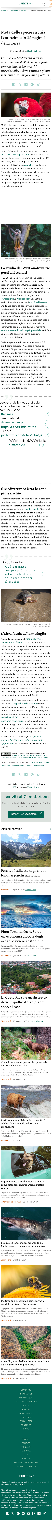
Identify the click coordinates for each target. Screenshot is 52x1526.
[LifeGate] (26, 3)
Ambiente (5, 889)
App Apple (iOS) (26, 1398)
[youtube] (28, 1513)
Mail (26, 1455)
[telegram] (44, 1513)
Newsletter (26, 1394)
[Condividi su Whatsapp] (32, 84)
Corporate (26, 1417)
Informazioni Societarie (26, 1462)
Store (14, 4)
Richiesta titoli (26, 1413)
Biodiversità (6, 1021)
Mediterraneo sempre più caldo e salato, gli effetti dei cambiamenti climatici (20, 574)
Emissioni (5, 765)
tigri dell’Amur (34, 639)
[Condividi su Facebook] (13, 84)
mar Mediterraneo (38, 302)
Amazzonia (8, 298)
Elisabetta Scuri (34, 51)
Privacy (26, 1458)
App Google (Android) (26, 1402)
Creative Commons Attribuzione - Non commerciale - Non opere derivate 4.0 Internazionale (24, 756)
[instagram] (33, 1513)
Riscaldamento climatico (22, 765)
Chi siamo (26, 1447)
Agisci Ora (26, 1425)
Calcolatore (26, 1421)
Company (26, 1439)
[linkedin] (39, 1513)
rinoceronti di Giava (11, 642)
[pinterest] (18, 1513)
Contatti (26, 1443)
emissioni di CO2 (10, 717)
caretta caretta (31, 509)
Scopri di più (33, 787)
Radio (26, 1405)
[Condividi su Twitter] (19, 84)
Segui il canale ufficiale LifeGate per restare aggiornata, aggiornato (23, 740)
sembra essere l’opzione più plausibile (21, 330)
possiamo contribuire (12, 721)
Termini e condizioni (26, 1466)
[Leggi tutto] (49, 828)
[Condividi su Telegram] (38, 84)
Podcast (26, 1409)
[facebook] (7, 1513)
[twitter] (13, 1513)
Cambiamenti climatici (40, 762)
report (27, 165)
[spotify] (23, 1513)
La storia (26, 1451)
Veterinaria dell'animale (11, 1202)
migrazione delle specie (25, 703)
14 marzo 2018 (18, 445)
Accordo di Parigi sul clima (16, 154)
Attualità (26, 1390)
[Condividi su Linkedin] (26, 84)
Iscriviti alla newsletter (24, 814)
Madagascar (23, 298)
